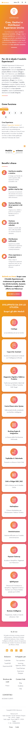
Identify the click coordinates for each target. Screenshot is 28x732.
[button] (22, 2)
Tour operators (20, 660)
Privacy (11, 727)
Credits (17, 727)
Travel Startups (20, 668)
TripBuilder (7, 660)
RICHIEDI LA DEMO (14, 294)
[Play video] (14, 151)
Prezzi (7, 686)
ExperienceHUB (7, 666)
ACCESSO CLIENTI (7, 699)
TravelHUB (7, 663)
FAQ (20, 689)
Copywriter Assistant (13, 125)
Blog (20, 683)
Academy (20, 686)
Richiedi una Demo (9, 276)
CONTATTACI (7, 695)
